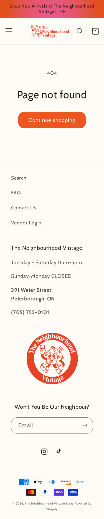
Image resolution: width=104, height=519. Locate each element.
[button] (8, 31)
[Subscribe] (85, 425)
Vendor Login (26, 223)
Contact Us (23, 207)
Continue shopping (52, 120)
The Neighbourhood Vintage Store (49, 503)
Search (18, 178)
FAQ (16, 192)
